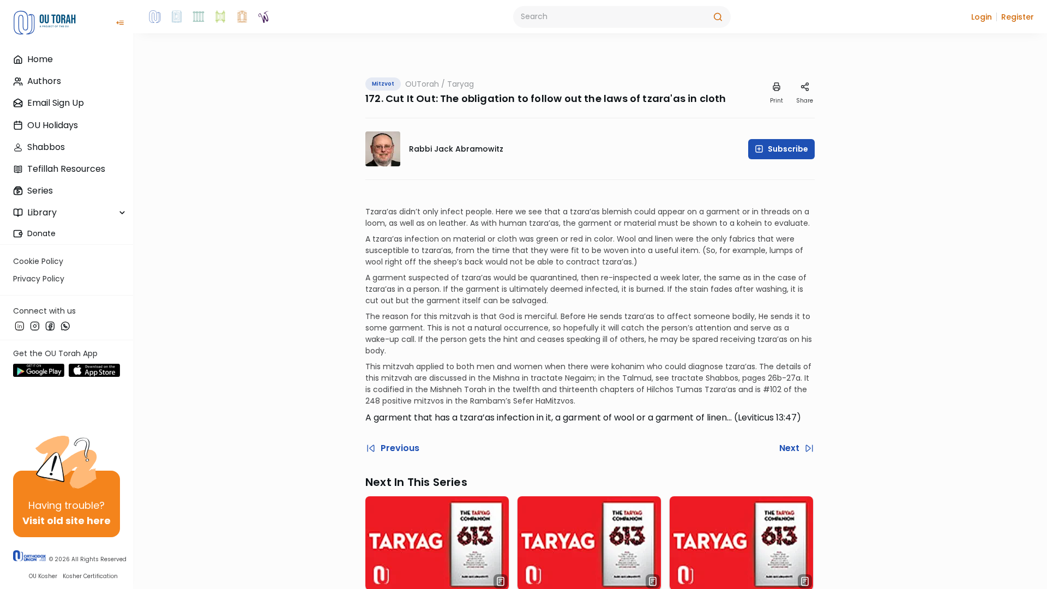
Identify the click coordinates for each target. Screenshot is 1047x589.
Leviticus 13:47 (767, 417)
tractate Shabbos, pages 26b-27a (736, 377)
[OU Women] (264, 17)
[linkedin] (19, 325)
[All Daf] (242, 17)
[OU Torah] (155, 17)
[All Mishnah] (176, 17)
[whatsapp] (65, 325)
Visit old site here (66, 520)
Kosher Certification (90, 576)
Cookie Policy (38, 261)
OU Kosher (43, 576)
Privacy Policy (38, 278)
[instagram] (34, 325)
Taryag (460, 84)
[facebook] (50, 325)
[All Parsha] (220, 17)
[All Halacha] (198, 17)
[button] (981, 16)
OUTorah (422, 84)
